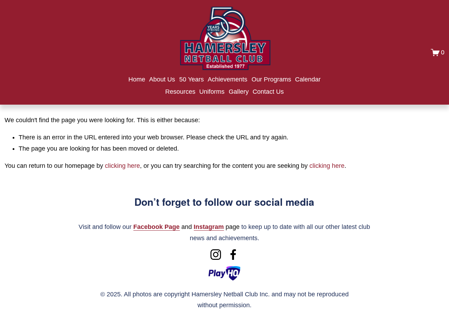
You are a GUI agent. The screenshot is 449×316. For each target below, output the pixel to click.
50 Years (191, 79)
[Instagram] (215, 254)
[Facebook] (233, 254)
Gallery (239, 91)
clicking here (122, 165)
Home (136, 79)
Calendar (308, 79)
